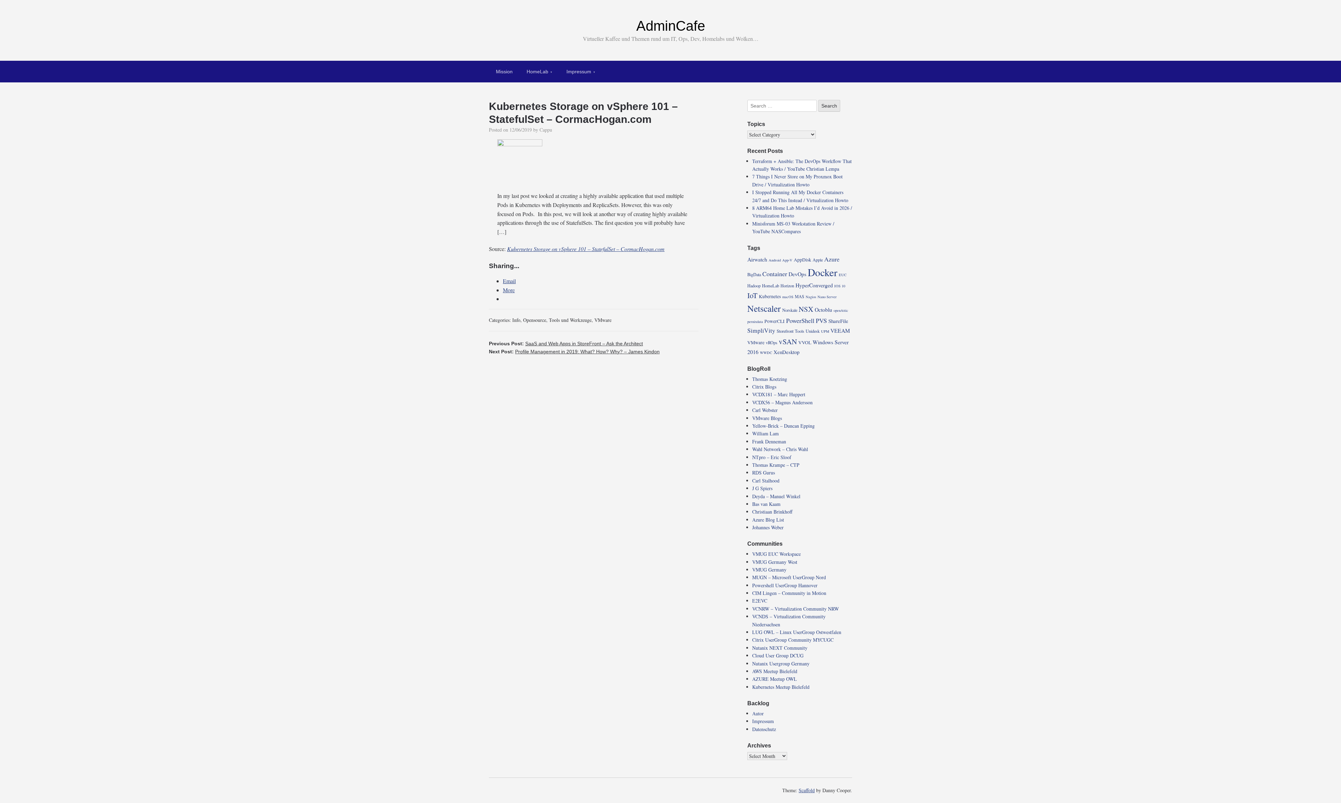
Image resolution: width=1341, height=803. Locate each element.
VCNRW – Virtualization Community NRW (795, 608)
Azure (832, 259)
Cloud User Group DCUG (778, 655)
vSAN (788, 341)
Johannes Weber (768, 527)
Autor (758, 713)
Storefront (785, 331)
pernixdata (755, 321)
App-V (787, 260)
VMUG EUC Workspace (776, 554)
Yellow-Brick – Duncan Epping (783, 425)
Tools (799, 331)
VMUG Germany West (774, 562)
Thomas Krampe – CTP (775, 465)
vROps (771, 342)
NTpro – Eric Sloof (771, 457)
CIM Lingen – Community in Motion (789, 593)
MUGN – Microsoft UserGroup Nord (789, 577)
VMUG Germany (769, 569)
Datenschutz (764, 729)
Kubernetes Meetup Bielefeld (780, 687)
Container (774, 274)
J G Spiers (762, 488)
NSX (806, 309)
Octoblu (823, 309)
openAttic (841, 310)
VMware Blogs (767, 418)
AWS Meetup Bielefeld (774, 671)
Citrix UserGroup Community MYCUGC (793, 639)
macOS (787, 296)
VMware (602, 320)
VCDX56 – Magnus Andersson (782, 402)
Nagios (811, 296)
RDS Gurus (763, 472)
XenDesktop (786, 351)
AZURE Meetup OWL (774, 679)
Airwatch (757, 259)
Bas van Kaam (766, 504)
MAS (799, 296)
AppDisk (802, 260)
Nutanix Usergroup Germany (780, 663)
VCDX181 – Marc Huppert (778, 394)
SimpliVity (761, 330)
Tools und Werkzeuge (570, 320)
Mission (504, 71)
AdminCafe (670, 26)
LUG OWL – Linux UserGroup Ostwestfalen (796, 632)
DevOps (797, 274)
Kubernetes (770, 296)
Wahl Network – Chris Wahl (780, 449)
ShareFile (838, 320)
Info (516, 320)
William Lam (765, 433)
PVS (821, 320)
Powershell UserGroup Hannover (785, 585)
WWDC (766, 352)
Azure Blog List (768, 519)
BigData (754, 274)
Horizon (787, 285)
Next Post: (574, 351)
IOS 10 (839, 285)
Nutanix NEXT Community (779, 647)
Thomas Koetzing (769, 379)
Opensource (534, 320)
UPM (825, 331)
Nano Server (827, 296)
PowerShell (800, 320)
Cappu (546, 129)
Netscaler (764, 308)
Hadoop (754, 285)
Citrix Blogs (764, 386)
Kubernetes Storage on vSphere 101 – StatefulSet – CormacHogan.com (586, 248)
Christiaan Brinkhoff (772, 511)
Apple (818, 260)
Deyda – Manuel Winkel (776, 496)
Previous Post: (566, 343)
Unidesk (813, 331)
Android (775, 260)
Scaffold (807, 790)
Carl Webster (765, 410)
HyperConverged (814, 285)
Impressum (578, 71)
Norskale (789, 310)
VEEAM (840, 330)
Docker (822, 272)
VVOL (804, 342)
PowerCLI (774, 321)
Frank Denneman (769, 441)
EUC (843, 274)
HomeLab (537, 71)
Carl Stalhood (765, 480)
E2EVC (759, 600)
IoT (752, 295)
